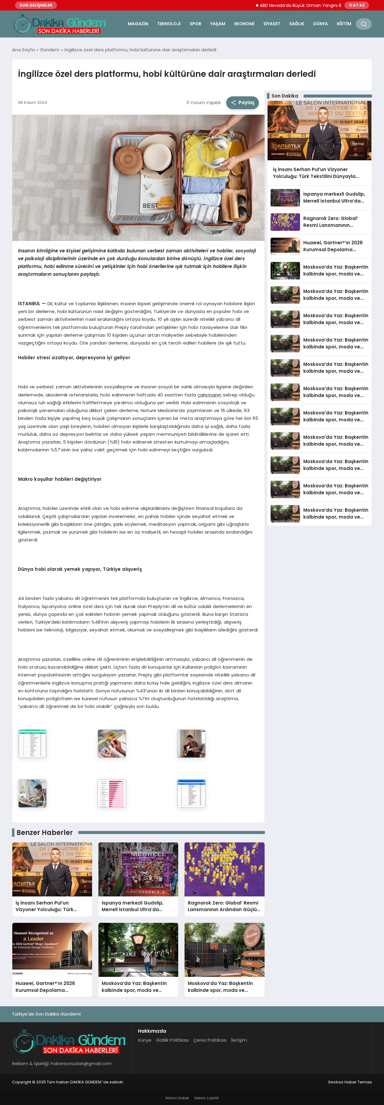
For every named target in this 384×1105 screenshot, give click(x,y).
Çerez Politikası (209, 1040)
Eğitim (344, 24)
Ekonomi (244, 24)
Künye (145, 1040)
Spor (195, 24)
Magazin (138, 24)
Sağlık (296, 24)
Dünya (320, 24)
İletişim (239, 1040)
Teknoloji (169, 24)
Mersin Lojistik (206, 1097)
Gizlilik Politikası (172, 1040)
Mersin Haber (177, 1097)
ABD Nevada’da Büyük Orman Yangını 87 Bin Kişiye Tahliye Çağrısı (306, 5)
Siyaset (271, 24)
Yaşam (217, 24)
